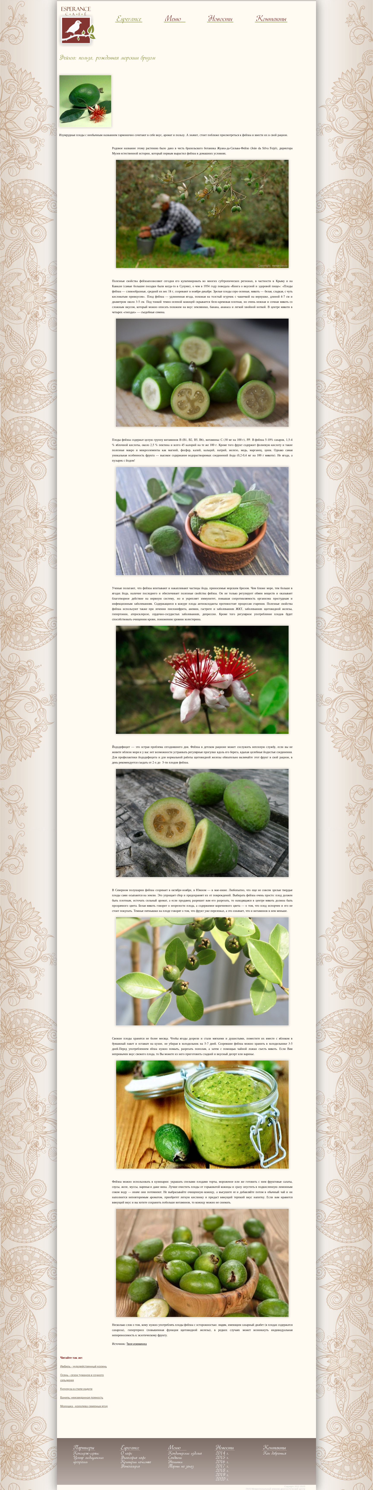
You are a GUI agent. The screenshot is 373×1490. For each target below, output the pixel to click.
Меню (173, 19)
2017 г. (222, 1466)
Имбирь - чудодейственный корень (83, 1366)
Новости (220, 19)
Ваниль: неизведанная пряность (81, 1397)
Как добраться (274, 1454)
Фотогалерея (130, 1466)
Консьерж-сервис (86, 1454)
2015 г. (222, 1458)
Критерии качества (136, 1462)
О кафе (126, 1454)
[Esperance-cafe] (77, 46)
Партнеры (83, 1448)
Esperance (128, 19)
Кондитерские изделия (185, 1454)
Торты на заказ (181, 1466)
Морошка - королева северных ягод (83, 1406)
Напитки (175, 1462)
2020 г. (222, 1479)
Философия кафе (133, 1458)
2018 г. (222, 1471)
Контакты (271, 19)
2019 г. (222, 1475)
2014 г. (222, 1454)
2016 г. (222, 1462)
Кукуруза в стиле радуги (76, 1389)
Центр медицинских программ (88, 1460)
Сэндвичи (175, 1458)
